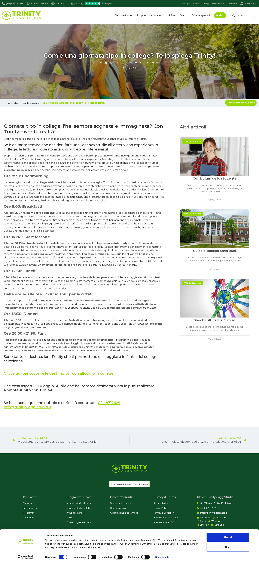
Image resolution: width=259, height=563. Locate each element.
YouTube (219, 524)
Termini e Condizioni (163, 512)
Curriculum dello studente (214, 178)
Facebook (205, 517)
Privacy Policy (160, 503)
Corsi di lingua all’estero (79, 522)
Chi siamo (28, 503)
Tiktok (203, 521)
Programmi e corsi (147, 15)
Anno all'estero (74, 512)
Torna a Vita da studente (241, 102)
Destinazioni (122, 15)
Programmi (29, 512)
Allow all (227, 537)
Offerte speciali (201, 15)
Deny (228, 547)
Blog (16, 103)
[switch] (92, 557)
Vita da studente (149, 62)
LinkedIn (204, 524)
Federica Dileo (130, 68)
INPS (169, 15)
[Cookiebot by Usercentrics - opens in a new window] (25, 557)
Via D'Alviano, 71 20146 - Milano (216, 503)
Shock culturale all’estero (214, 320)
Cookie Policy (160, 508)
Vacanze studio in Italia (78, 508)
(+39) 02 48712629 (209, 508)
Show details (162, 557)
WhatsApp (216, 521)
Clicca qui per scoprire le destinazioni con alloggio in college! (59, 373)
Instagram (221, 517)
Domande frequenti (120, 503)
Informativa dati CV (163, 522)
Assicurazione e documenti (124, 512)
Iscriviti (220, 15)
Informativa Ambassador (166, 517)
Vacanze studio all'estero (79, 503)
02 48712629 (109, 403)
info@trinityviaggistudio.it (27, 407)
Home (7, 103)
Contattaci (28, 517)
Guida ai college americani (214, 251)
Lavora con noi (30, 508)
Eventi (183, 15)
